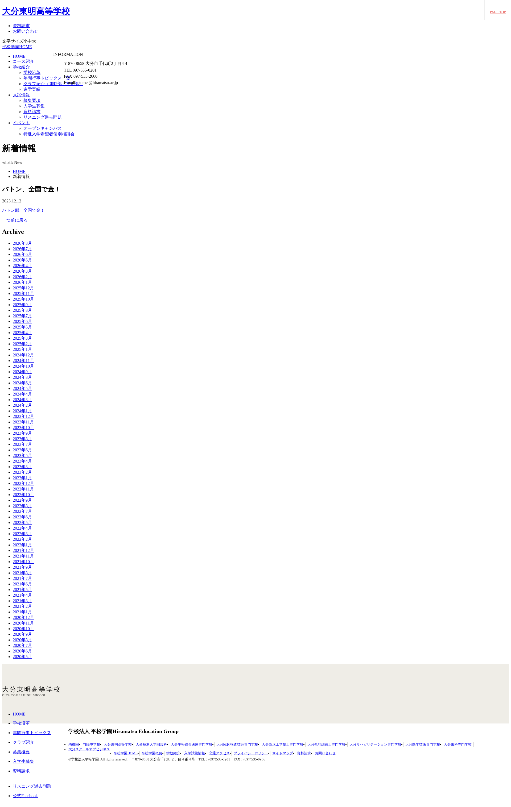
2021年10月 (23, 561)
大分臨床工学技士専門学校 (282, 744)
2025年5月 (22, 327)
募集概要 (21, 752)
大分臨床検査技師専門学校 (237, 744)
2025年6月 (22, 321)
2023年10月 (23, 427)
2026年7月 (22, 249)
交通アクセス (219, 753)
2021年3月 (22, 600)
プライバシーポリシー (251, 753)
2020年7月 (22, 645)
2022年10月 (23, 494)
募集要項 (31, 100)
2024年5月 (22, 388)
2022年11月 (23, 489)
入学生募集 (34, 106)
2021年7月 (22, 578)
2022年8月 (22, 506)
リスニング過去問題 (42, 117)
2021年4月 (22, 595)
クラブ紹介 (23, 742)
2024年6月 (22, 383)
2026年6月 (22, 254)
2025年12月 (23, 288)
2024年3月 (22, 399)
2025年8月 (22, 310)
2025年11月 (23, 293)
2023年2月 (22, 472)
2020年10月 (23, 628)
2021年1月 (22, 612)
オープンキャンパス (42, 128)
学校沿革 (31, 72)
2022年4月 (22, 528)
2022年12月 (23, 483)
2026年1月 (22, 282)
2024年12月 (23, 355)
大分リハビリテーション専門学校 (375, 744)
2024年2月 (22, 405)
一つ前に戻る (15, 220)
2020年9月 (22, 634)
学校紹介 (21, 67)
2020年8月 (22, 640)
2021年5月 (22, 589)
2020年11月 (23, 623)
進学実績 (31, 89)
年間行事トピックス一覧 (46, 78)
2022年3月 (22, 533)
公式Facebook (25, 795)
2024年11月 (23, 360)
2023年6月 (22, 450)
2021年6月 (22, 584)
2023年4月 (22, 461)
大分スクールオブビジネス (89, 749)
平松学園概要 (152, 753)
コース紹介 (23, 61)
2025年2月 (22, 344)
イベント (21, 122)
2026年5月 (22, 260)
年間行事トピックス (32, 732)
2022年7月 (22, 511)
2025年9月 (22, 304)
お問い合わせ (25, 31)
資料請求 (21, 25)
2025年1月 (22, 349)
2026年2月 (22, 276)
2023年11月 (23, 422)
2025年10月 (23, 299)
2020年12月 (23, 617)
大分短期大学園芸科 (151, 744)
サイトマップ (282, 753)
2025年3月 (22, 338)
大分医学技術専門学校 (422, 744)
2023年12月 (23, 416)
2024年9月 (22, 371)
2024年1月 (22, 411)
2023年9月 (22, 433)
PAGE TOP (498, 12)
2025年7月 (22, 316)
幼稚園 (73, 744)
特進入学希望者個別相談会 (49, 134)
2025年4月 (22, 332)
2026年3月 (22, 271)
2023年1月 (22, 478)
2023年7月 (22, 444)
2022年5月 (22, 522)
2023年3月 (22, 466)
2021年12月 (23, 550)
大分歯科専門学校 (458, 744)
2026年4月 (22, 265)
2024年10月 (23, 366)
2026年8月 (22, 243)
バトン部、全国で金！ (23, 210)
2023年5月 (22, 455)
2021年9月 (22, 567)
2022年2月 (22, 539)
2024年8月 (22, 377)
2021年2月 (22, 606)
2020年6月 (22, 651)
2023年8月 (22, 438)
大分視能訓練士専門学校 (326, 744)
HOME (19, 56)
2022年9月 (22, 500)
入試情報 (21, 95)
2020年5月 (22, 656)
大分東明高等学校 (36, 11)
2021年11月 (23, 556)
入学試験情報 (194, 753)
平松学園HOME (17, 46)
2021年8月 (22, 573)
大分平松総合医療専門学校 (191, 744)
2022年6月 (22, 517)
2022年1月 (22, 545)
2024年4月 (22, 394)
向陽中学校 (91, 744)
